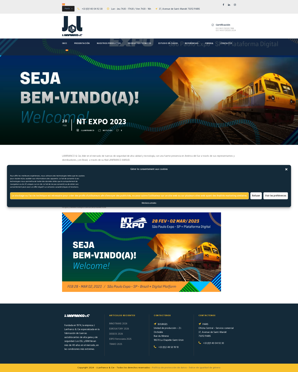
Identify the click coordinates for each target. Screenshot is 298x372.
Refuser (256, 196)
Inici (64, 43)
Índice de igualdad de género (205, 368)
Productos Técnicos (139, 43)
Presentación (82, 43)
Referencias (191, 43)
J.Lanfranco (87, 130)
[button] (286, 169)
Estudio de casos (168, 43)
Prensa (209, 43)
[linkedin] (229, 5)
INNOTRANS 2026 (118, 324)
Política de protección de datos (169, 368)
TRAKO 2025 (115, 344)
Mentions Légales (149, 202)
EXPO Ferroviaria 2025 (120, 339)
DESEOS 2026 (116, 334)
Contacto (226, 43)
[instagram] (235, 5)
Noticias (108, 130)
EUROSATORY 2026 (119, 329)
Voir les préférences (275, 196)
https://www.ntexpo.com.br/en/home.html (84, 207)
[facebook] (223, 5)
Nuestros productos (109, 43)
